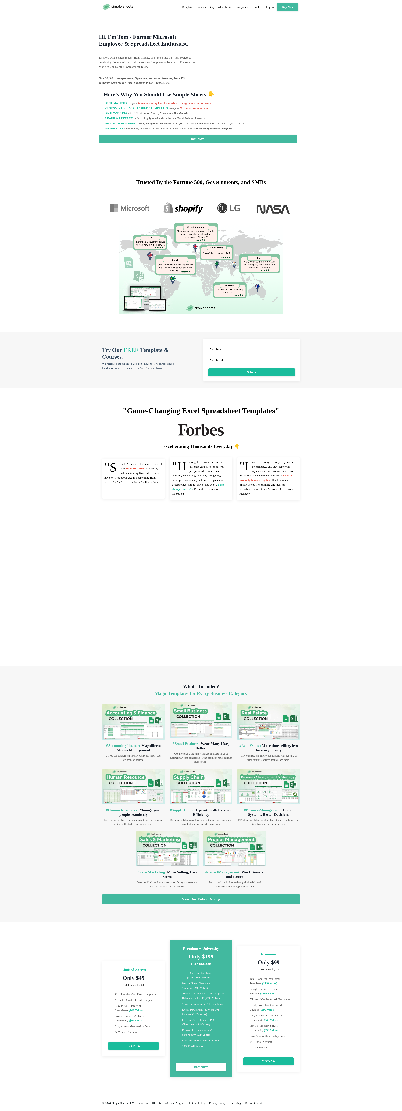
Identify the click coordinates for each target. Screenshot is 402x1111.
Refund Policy (197, 1103)
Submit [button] (251, 372)
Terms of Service (254, 1103)
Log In (270, 7)
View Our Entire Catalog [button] (201, 899)
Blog (211, 7)
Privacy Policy (217, 1103)
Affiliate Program (175, 1103)
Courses (201, 7)
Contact (143, 1103)
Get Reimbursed (259, 1047)
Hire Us (156, 1103)
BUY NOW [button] (198, 138)
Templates (187, 7)
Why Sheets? (224, 7)
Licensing (235, 1103)
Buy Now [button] (287, 7)
